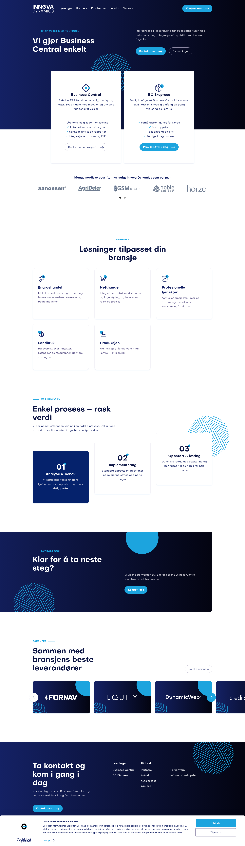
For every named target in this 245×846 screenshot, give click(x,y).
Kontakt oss (197, 9)
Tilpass (214, 832)
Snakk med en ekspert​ (86, 147)
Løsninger (66, 8)
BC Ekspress (121, 775)
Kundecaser (98, 8)
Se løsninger (181, 51)
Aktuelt (145, 775)
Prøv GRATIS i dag (159, 147)
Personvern (177, 770)
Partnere (81, 8)
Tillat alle (215, 823)
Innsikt (114, 8)
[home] (43, 9)
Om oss (128, 8)
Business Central (123, 770)
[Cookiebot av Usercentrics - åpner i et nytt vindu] (24, 840)
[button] (120, 198)
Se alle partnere (198, 669)
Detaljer (47, 840)
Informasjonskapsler (183, 775)
